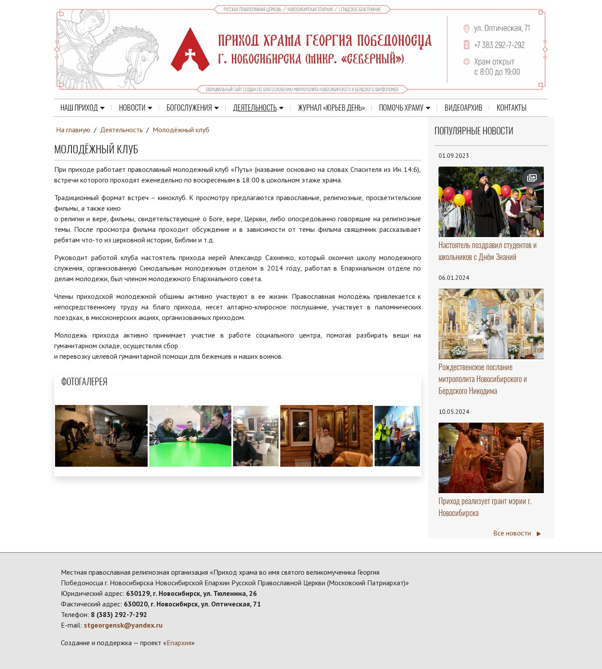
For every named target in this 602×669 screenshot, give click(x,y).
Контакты (512, 107)
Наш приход (79, 107)
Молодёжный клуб (180, 129)
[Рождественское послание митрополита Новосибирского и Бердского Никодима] (491, 324)
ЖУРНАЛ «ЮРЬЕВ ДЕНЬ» (331, 107)
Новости (132, 107)
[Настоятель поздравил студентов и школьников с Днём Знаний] (491, 202)
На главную (73, 129)
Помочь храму (401, 107)
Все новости (513, 532)
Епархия (179, 642)
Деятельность (255, 107)
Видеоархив (464, 107)
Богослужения (189, 107)
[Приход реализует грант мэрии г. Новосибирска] (491, 458)
